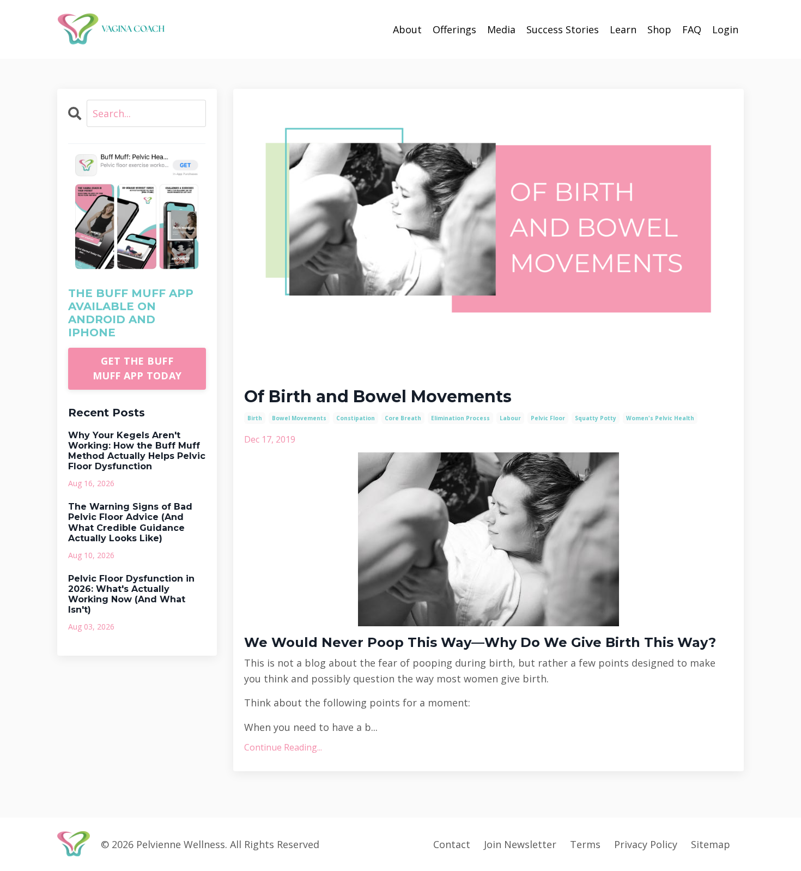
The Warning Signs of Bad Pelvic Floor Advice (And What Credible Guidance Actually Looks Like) (130, 522)
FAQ (691, 29)
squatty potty (595, 418)
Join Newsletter (520, 844)
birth (254, 418)
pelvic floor (548, 418)
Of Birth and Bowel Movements (378, 397)
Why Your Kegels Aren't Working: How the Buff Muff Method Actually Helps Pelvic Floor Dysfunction (136, 451)
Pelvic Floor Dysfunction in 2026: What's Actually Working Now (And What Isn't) (131, 594)
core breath (403, 418)
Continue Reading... (283, 747)
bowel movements (299, 418)
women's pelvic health (660, 418)
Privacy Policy (645, 844)
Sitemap (710, 844)
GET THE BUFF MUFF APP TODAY (137, 368)
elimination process (460, 418)
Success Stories (562, 29)
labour (510, 418)
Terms (585, 844)
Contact (451, 844)
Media (501, 29)
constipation (355, 418)
